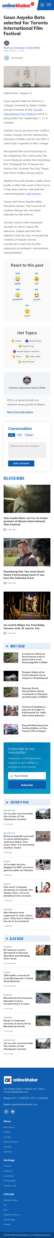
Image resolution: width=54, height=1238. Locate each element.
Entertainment (11, 1141)
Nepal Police (35, 341)
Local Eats (9, 1176)
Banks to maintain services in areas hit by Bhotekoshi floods (17, 1023)
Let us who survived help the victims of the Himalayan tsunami (18, 816)
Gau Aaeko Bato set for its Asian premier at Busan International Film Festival (26, 521)
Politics (7, 1132)
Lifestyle (8, 1146)
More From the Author (20, 411)
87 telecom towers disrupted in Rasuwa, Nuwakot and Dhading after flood (17, 954)
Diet (6, 1210)
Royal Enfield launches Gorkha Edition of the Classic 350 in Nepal (35, 728)
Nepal (18, 341)
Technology (9, 1219)
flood (18, 356)
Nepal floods (28, 361)
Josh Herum (33, 193)
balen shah (35, 356)
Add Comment (21, 463)
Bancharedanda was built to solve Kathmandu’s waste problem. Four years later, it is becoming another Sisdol (19, 842)
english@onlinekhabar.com (24, 1104)
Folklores (8, 1171)
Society (7, 1137)
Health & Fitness (12, 1214)
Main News (9, 1127)
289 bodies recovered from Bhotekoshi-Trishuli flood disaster (18, 978)
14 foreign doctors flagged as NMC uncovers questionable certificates (18, 867)
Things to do (10, 1185)
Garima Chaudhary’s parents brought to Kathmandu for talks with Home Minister (34, 711)
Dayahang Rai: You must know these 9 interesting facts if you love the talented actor (24, 575)
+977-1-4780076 (20, 1098)
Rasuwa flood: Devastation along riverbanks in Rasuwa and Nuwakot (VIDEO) (35, 692)
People (7, 1224)
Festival (7, 1166)
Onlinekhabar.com (19, 1092)
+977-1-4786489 (39, 1098)
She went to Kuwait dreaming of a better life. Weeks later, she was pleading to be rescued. (18, 891)
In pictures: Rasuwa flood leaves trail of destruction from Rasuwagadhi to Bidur (35, 658)
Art (5, 1205)
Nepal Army (28, 346)
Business (8, 1151)
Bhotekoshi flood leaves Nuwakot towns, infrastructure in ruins (18, 1001)
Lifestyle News (11, 1200)
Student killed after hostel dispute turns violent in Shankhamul (35, 675)
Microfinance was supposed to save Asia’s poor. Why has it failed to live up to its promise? (19, 917)
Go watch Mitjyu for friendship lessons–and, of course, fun (24, 626)
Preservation (10, 1180)
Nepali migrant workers (28, 351)
